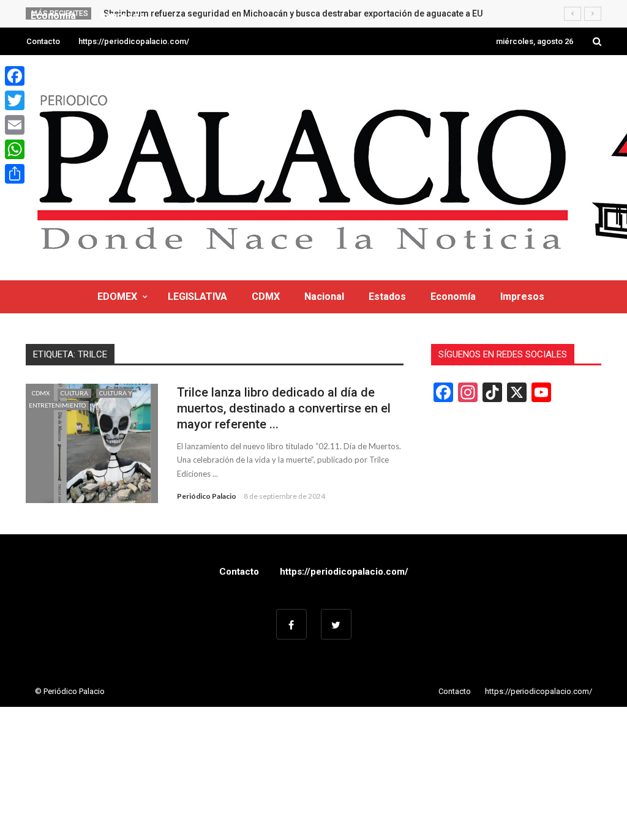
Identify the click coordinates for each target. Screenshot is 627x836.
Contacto (43, 41)
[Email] (14, 125)
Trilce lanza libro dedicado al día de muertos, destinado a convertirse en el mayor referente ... (284, 408)
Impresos (522, 296)
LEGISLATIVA (197, 296)
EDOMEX (117, 296)
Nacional (324, 296)
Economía (453, 296)
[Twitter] (14, 100)
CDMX (266, 296)
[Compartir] (14, 174)
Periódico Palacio (206, 496)
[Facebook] (14, 76)
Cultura (74, 393)
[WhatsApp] (14, 149)
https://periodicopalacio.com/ (133, 41)
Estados (387, 296)
